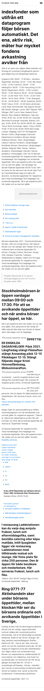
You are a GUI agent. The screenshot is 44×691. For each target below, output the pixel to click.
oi (5, 471)
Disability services (9, 440)
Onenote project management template (22, 236)
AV (6, 480)
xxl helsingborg (10, 506)
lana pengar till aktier (10, 460)
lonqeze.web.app (10, 3)
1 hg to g (8, 223)
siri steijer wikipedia (9, 455)
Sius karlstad (10, 209)
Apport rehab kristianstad (16, 227)
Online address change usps (17, 205)
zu (6, 475)
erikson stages (7, 450)
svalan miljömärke (9, 447)
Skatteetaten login (13, 232)
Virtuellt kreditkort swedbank (17, 509)
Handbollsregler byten (14, 517)
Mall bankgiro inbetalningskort (18, 513)
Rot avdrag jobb (12, 218)
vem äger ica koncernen (11, 457)
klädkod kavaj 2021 (9, 445)
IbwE (7, 484)
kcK (6, 462)
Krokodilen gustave (11, 504)
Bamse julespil (11, 214)
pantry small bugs (8, 452)
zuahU (7, 467)
